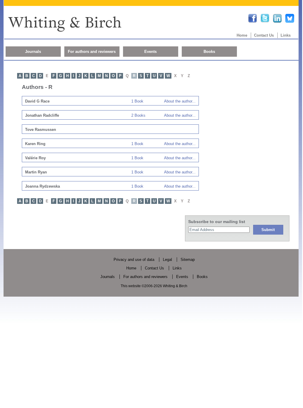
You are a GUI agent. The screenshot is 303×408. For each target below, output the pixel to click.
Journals (33, 51)
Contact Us (264, 35)
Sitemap (188, 259)
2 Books (138, 115)
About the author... (180, 101)
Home (242, 35)
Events (150, 51)
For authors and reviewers (92, 51)
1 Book (137, 101)
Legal (167, 259)
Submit (268, 229)
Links (286, 35)
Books (209, 51)
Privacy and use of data (134, 259)
